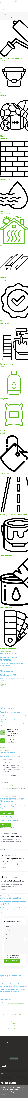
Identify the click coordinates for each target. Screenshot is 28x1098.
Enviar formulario (11, 960)
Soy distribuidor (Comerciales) (11, 763)
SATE (2, 246)
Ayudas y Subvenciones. (11, 975)
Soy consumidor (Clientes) (10, 785)
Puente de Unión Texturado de (12, 881)
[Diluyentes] (14, 396)
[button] (16, 1)
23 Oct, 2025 (14, 855)
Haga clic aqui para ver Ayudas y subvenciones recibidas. (13, 1092)
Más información (11, 775)
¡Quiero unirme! (6, 813)
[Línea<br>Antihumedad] (14, 209)
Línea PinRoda (6, 608)
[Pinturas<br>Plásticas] (14, 90)
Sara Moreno (7, 833)
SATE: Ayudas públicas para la (12, 859)
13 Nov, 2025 (14, 833)
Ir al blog (5, 824)
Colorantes (4, 474)
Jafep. (16, 957)
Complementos (6, 555)
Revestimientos (6, 179)
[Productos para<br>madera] (14, 275)
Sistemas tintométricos (9, 648)
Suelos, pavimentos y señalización (13, 514)
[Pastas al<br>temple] (14, 428)
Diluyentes (4, 398)
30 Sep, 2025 (14, 877)
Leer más (3, 845)
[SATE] (14, 243)
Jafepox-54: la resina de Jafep (12, 836)
